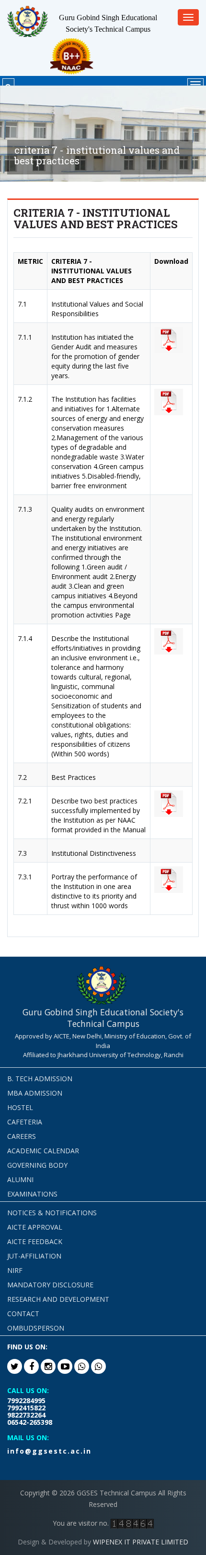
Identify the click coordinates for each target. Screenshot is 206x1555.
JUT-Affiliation (34, 1255)
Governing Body (37, 1165)
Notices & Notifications (52, 1212)
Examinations (32, 1193)
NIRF (15, 1270)
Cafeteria (24, 1121)
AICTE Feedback (34, 1241)
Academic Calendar (43, 1150)
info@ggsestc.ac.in (49, 1451)
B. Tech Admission (39, 1078)
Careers (21, 1136)
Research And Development (58, 1299)
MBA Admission (34, 1093)
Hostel (20, 1107)
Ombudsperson (35, 1328)
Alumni (20, 1179)
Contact (23, 1313)
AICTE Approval (34, 1227)
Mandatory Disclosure (50, 1284)
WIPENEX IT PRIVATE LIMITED (140, 1541)
